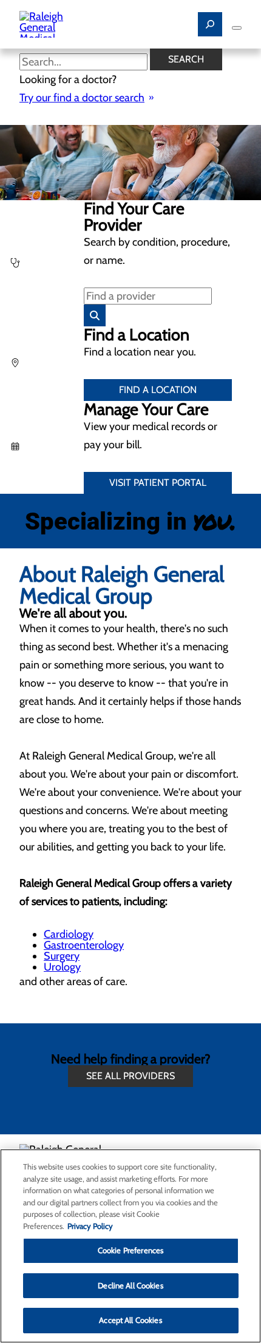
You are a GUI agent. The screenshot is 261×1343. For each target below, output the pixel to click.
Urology (62, 967)
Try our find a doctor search (81, 97)
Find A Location (158, 389)
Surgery (62, 956)
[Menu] (237, 28)
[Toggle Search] (210, 24)
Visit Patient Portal (157, 482)
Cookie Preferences (130, 1250)
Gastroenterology (84, 945)
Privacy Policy (90, 1226)
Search (186, 59)
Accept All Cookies (130, 1320)
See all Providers (130, 1076)
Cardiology (68, 934)
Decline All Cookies (130, 1285)
